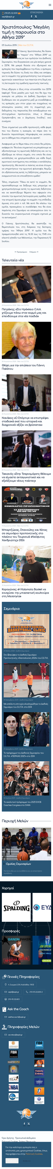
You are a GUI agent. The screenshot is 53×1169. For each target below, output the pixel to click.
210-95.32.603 (14, 999)
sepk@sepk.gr (8, 16)
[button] (50, 5)
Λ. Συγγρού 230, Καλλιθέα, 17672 (21, 984)
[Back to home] (26, 5)
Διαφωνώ (27, 1160)
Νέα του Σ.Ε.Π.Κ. (26, 45)
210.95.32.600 (11, 12)
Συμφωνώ (12, 1160)
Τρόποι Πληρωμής (27, 1141)
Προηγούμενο (22, 252)
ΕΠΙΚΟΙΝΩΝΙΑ (36, 12)
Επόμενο (33, 252)
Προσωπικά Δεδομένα (25, 1137)
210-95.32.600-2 (36, 992)
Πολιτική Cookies (10, 1141)
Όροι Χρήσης (8, 1137)
